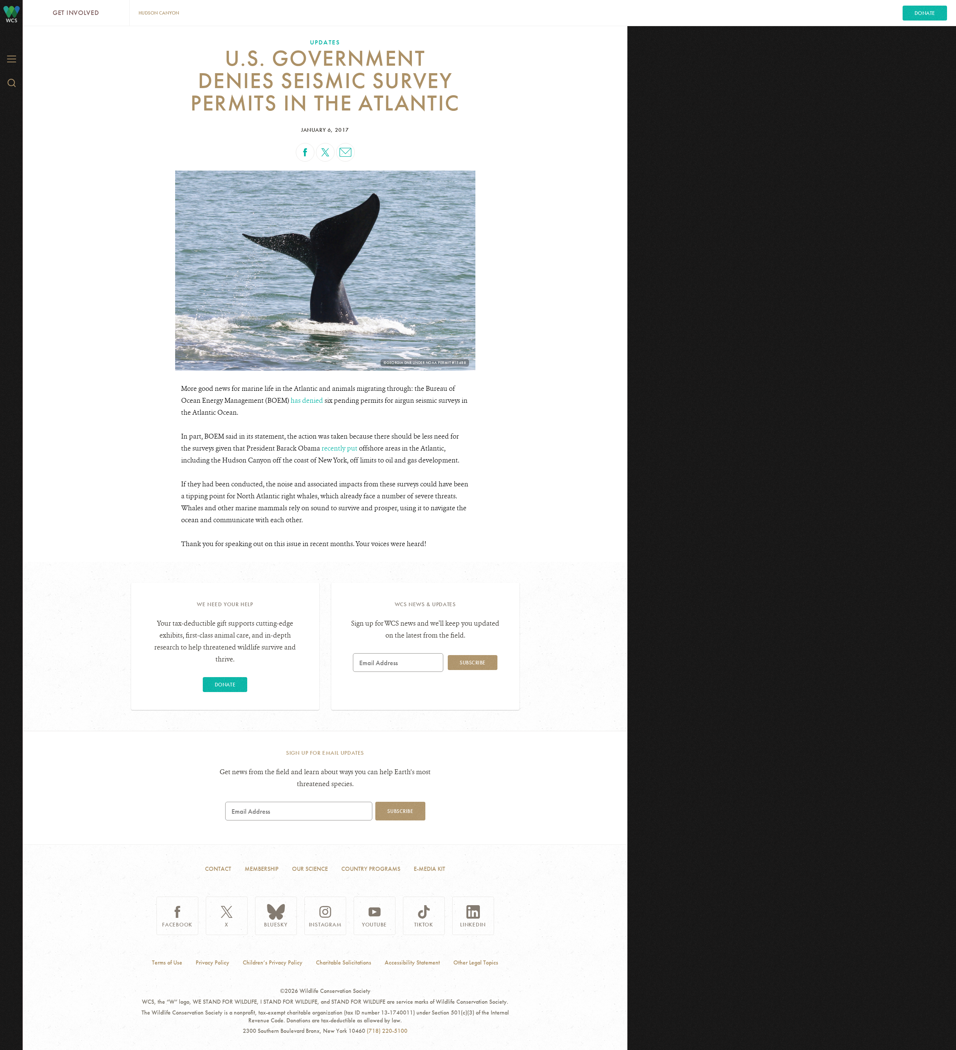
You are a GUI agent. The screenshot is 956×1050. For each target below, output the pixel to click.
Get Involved (76, 12)
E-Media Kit (429, 869)
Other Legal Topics (475, 962)
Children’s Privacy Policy (272, 962)
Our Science (310, 869)
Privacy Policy (212, 962)
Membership (262, 869)
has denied (307, 400)
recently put (339, 448)
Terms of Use (167, 962)
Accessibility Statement (412, 962)
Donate (925, 13)
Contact (218, 869)
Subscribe (472, 662)
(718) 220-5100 (387, 1031)
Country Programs (370, 869)
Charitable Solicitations (343, 962)
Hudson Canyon (159, 13)
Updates (325, 42)
